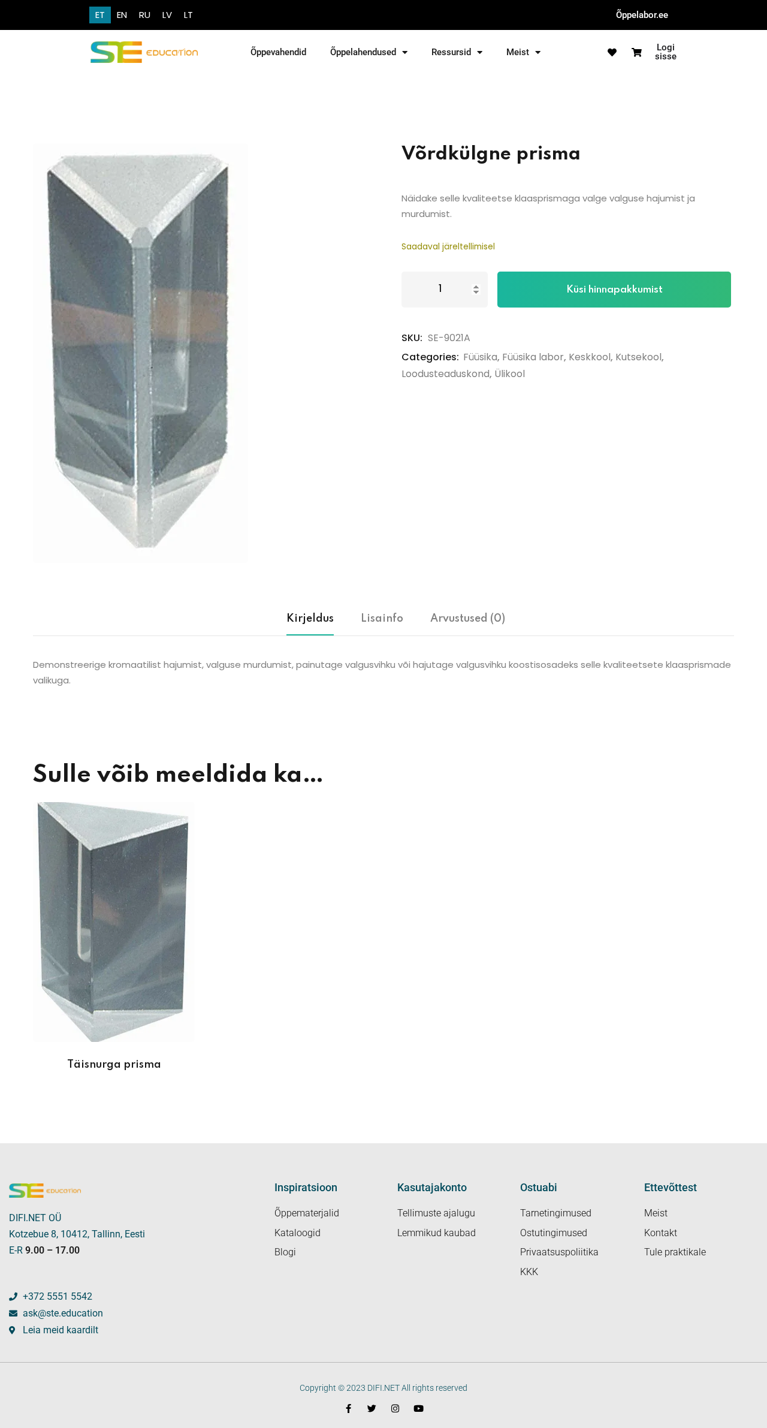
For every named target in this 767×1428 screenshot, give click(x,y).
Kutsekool (638, 357)
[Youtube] (418, 1408)
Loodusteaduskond (445, 374)
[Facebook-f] (348, 1408)
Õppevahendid (278, 52)
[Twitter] (371, 1408)
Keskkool (590, 357)
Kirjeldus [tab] (310, 618)
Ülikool (509, 374)
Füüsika (480, 357)
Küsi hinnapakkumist (614, 290)
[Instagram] (395, 1408)
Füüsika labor (533, 357)
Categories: (430, 357)
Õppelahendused (363, 52)
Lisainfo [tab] (382, 618)
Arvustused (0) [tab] (467, 618)
